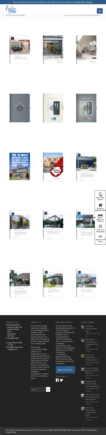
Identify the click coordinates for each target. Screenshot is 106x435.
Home (77, 15)
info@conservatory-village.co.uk (15, 348)
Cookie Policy (80, 2)
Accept (89, 2)
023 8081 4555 (13, 338)
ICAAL (83, 430)
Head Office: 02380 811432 (15, 344)
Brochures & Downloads (15, 15)
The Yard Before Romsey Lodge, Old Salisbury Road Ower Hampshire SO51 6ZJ (14, 330)
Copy (76, 430)
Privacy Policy (91, 430)
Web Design (61, 430)
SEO (68, 430)
